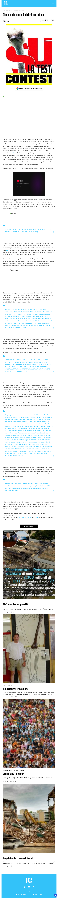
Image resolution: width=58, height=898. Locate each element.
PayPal (37, 517)
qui (7, 250)
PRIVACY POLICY (24, 891)
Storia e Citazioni (8, 685)
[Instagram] (24, 886)
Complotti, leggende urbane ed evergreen (13, 601)
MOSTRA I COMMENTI (29, 526)
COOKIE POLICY (34, 891)
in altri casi (13, 153)
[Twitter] (33, 886)
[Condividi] (42, 20)
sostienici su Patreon (25, 517)
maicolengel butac (7, 612)
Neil (4, 20)
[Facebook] (29, 886)
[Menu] (52, 3)
